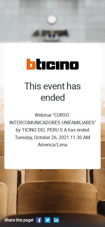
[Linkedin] (56, 220)
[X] (47, 220)
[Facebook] (39, 220)
